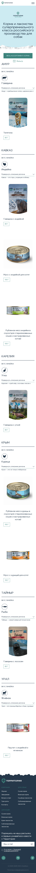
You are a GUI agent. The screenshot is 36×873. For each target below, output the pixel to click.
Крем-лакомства (7, 820)
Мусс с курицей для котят (16, 575)
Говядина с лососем (13, 661)
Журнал (4, 791)
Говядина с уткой (12, 425)
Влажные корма (23, 794)
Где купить (5, 801)
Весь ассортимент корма (18, 56)
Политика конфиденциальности (18, 870)
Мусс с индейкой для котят (17, 275)
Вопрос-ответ (6, 798)
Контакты (5, 804)
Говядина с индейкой (14, 219)
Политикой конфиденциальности (12, 850)
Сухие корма (22, 791)
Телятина (8, 133)
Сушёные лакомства (25, 798)
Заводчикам (5, 794)
